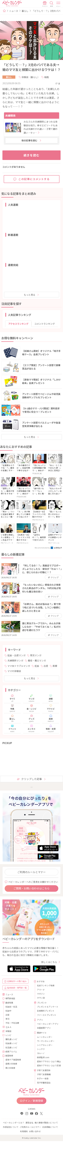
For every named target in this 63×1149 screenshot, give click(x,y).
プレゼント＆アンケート (47, 1006)
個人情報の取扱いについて (46, 1122)
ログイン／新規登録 (31, 1101)
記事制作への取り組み (17, 981)
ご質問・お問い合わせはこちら (31, 888)
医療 (55, 665)
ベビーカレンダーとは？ (13, 1122)
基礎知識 (9, 1002)
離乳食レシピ (11, 1039)
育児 (7, 1018)
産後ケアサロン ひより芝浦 (47, 1065)
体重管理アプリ (44, 1027)
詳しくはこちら (49, 962)
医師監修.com (43, 1057)
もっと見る (29, 294)
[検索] (51, 4)
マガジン (41, 993)
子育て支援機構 (44, 1074)
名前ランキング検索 (45, 985)
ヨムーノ (41, 1053)
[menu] (58, 4)
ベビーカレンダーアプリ (47, 1023)
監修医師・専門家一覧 (17, 987)
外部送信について (10, 1127)
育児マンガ (35, 655)
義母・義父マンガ (37, 660)
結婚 (46, 77)
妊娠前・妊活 (11, 1006)
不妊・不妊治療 (12, 1022)
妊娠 (37, 665)
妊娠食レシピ (11, 1043)
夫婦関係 (10, 115)
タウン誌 (41, 997)
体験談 (8, 1031)
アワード (41, 989)
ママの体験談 (14, 671)
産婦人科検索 (11, 1063)
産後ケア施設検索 (13, 1059)
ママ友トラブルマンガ (18, 665)
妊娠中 (8, 1010)
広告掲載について (50, 1127)
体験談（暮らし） (31, 77)
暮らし (25, 10)
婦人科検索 (10, 1067)
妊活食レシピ (11, 1047)
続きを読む (32, 155)
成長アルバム (11, 1051)
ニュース (13, 10)
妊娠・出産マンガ (16, 655)
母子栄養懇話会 (44, 1082)
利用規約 (24, 1131)
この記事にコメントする (34, 179)
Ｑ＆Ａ (8, 1027)
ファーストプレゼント (46, 1014)
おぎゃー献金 (43, 1078)
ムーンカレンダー (44, 1036)
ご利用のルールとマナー (31, 872)
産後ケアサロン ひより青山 (47, 1061)
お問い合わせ (35, 1131)
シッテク (41, 1049)
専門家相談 (10, 998)
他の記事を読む (29, 140)
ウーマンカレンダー (45, 1041)
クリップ (54, 577)
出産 (46, 665)
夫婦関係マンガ (15, 660)
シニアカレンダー (44, 1045)
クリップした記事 (31, 779)
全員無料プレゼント (45, 1010)
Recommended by (42, 547)
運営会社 (29, 1122)
